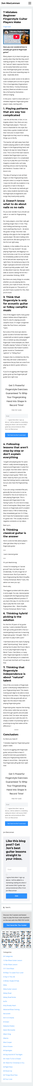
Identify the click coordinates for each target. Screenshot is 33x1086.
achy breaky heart (9, 1005)
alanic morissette (9, 1030)
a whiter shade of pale (11, 981)
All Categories (8, 956)
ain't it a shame (8, 1018)
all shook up (7, 1071)
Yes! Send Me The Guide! (16, 925)
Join (16, 896)
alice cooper (7, 1042)
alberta (5, 1038)
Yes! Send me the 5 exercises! (16, 435)
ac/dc (5, 1001)
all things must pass (10, 1075)
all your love (7, 1079)
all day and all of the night (12, 1055)
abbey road (7, 993)
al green (6, 1022)
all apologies (7, 1050)
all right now (7, 1067)
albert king (7, 1034)
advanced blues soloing (11, 1009)
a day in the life (9, 977)
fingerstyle (7, 27)
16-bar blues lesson (10, 965)
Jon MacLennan (10, 3)
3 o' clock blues (8, 969)
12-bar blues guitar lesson (12, 960)
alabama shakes (8, 1026)
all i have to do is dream (12, 1059)
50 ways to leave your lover (13, 973)
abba (5, 985)
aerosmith (6, 1014)
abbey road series (9, 997)
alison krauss (8, 1046)
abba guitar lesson (10, 989)
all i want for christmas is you (13, 1063)
